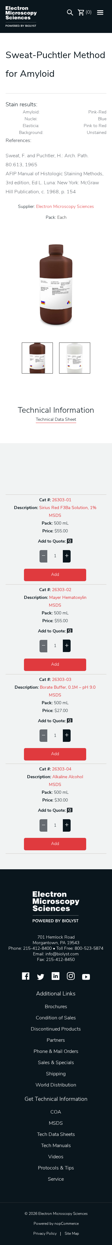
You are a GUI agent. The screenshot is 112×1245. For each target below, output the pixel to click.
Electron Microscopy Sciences (65, 206)
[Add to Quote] (69, 543)
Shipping (56, 1074)
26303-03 (61, 680)
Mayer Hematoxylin (67, 597)
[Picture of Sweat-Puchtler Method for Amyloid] (37, 358)
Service (56, 1179)
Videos (55, 1157)
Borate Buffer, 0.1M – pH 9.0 (68, 687)
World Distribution (55, 1085)
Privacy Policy (45, 1234)
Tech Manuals (56, 1145)
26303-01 (61, 500)
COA (55, 1112)
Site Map (72, 1234)
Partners (56, 1040)
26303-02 (61, 590)
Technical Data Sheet (56, 419)
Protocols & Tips (56, 1168)
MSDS (55, 515)
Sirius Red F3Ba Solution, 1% (67, 508)
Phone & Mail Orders (56, 1051)
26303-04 (61, 769)
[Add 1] (67, 556)
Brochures (56, 1006)
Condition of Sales (56, 1018)
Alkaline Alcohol (67, 777)
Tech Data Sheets (56, 1134)
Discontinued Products (56, 1029)
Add (55, 574)
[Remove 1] (43, 556)
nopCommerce (66, 1224)
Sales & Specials (56, 1062)
